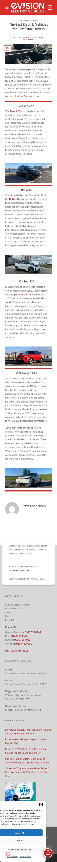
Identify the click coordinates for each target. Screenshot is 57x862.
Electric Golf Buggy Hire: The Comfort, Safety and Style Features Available (28, 731)
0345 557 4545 (33, 632)
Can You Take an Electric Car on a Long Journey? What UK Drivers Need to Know (27, 760)
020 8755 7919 (22, 639)
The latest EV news (28, 21)
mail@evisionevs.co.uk (16, 650)
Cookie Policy (12, 856)
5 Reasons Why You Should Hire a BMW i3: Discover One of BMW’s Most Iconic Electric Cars (28, 772)
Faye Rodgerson (33, 38)
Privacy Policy (25, 856)
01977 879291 (24, 643)
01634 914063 (19, 635)
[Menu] (7, 7)
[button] (41, 804)
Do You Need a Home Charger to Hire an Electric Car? (26, 741)
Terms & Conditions (20, 570)
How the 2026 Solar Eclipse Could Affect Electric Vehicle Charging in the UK (26, 750)
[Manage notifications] (7, 854)
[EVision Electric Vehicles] (28, 7)
